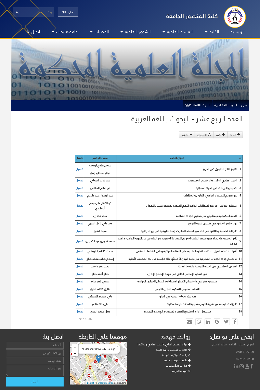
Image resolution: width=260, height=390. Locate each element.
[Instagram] (242, 367)
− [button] (75, 353)
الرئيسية (238, 32)
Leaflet (90, 382)
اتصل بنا (33, 32)
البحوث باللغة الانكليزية (197, 105)
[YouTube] (247, 367)
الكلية (214, 32)
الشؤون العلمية (138, 32)
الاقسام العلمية (180, 32)
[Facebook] (252, 367)
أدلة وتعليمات (67, 32)
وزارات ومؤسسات (177, 365)
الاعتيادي (202, 134)
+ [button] (75, 347)
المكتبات (102, 32)
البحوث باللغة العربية (225, 105)
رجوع (244, 105)
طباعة (233, 134)
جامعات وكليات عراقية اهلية (172, 349)
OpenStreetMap (106, 382)
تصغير (185, 134)
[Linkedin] (236, 367)
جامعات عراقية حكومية (175, 355)
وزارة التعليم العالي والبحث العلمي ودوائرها (163, 344)
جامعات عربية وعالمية (176, 360)
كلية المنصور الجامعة (192, 16)
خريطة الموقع (180, 371)
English (69, 12)
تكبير (219, 134)
